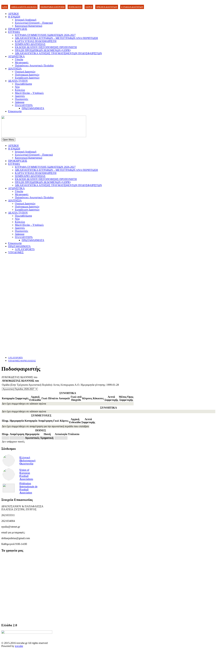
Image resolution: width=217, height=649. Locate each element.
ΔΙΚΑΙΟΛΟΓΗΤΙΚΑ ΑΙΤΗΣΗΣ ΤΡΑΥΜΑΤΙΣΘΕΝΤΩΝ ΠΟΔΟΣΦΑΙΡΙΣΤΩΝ (58, 53)
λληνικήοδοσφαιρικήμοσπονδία (27, 460)
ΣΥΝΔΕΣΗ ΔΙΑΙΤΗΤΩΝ (132, 7)
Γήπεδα (19, 59)
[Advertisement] (103, 280)
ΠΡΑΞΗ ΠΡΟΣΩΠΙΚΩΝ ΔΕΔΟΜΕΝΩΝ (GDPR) (43, 50)
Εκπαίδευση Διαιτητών (27, 77)
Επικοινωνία (15, 111)
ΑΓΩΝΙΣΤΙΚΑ (16, 56)
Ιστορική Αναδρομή (25, 19)
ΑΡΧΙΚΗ (13, 13)
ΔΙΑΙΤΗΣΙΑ (15, 68)
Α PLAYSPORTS (25, 249)
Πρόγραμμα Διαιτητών (27, 74)
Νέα (17, 86)
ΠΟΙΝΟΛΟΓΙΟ (75, 7)
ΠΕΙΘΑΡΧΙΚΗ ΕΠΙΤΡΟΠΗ (53, 7)
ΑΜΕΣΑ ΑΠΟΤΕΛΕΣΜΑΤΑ (24, 7)
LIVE (4, 7)
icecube (19, 646)
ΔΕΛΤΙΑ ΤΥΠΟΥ (18, 80)
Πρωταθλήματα (23, 83)
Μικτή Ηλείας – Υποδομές (29, 93)
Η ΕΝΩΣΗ (14, 16)
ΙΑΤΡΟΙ (88, 7)
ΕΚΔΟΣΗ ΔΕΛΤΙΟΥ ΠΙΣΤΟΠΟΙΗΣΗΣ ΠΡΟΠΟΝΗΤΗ (46, 47)
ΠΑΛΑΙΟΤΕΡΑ (24, 105)
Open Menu (8, 139)
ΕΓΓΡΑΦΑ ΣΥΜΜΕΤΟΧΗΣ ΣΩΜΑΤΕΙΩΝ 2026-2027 (45, 35)
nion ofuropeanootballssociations (26, 474)
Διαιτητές (20, 96)
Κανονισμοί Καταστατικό (28, 25)
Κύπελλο (20, 89)
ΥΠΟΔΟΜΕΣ (16, 252)
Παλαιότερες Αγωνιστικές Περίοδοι (34, 65)
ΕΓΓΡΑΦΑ (14, 32)
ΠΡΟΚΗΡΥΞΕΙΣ (17, 28)
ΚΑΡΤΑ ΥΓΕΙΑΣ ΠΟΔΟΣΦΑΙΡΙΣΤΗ (35, 41)
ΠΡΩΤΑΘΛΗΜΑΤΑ (33, 108)
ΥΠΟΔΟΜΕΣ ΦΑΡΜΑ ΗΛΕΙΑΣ (22, 361)
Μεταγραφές (21, 62)
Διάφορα (19, 102)
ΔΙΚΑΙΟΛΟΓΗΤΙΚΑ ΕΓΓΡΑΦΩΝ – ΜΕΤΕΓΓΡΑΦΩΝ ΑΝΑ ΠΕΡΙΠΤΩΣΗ (56, 38)
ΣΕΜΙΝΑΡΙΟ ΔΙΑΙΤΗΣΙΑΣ (30, 44)
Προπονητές (21, 99)
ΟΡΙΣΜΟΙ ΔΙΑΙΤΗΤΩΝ (106, 7)
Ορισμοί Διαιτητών (25, 71)
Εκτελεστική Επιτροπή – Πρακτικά (34, 22)
